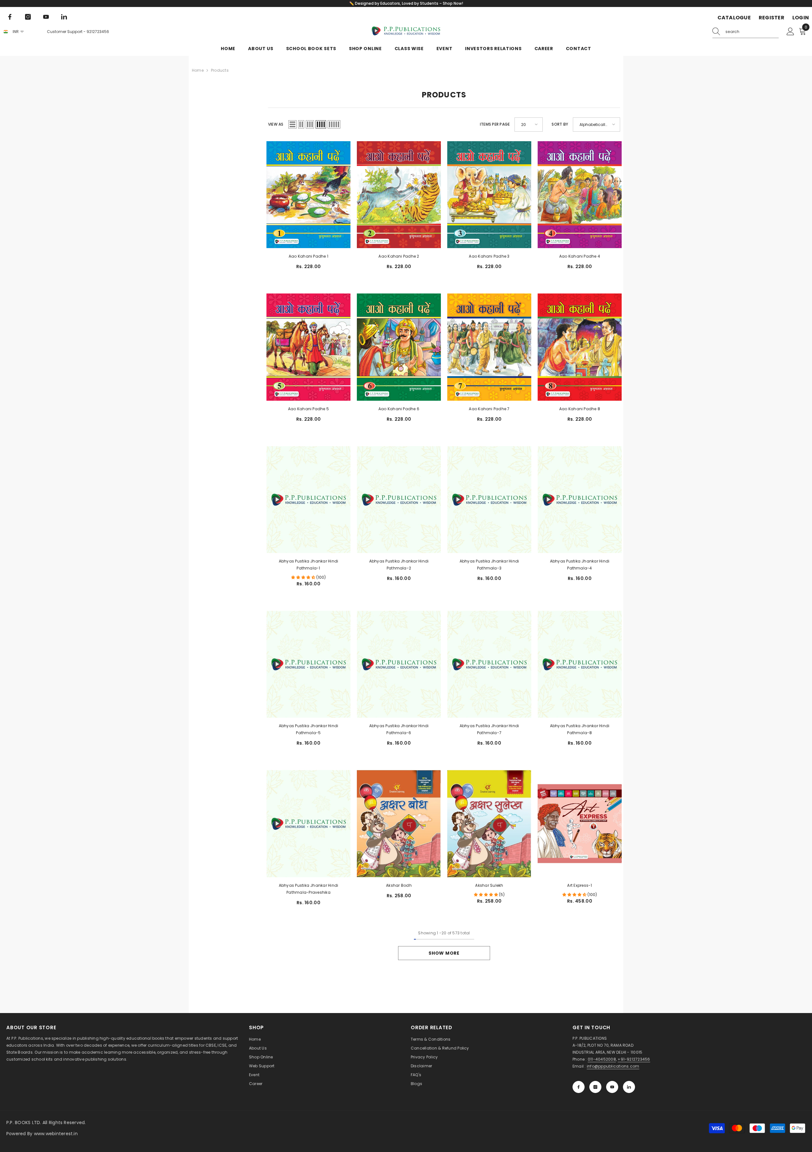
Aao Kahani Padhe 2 (398, 256)
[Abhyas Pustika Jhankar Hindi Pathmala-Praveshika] (308, 823)
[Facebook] (9, 16)
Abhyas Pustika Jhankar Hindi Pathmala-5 (308, 729)
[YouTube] (46, 16)
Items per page (495, 124)
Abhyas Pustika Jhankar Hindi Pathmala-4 (580, 564)
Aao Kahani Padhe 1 (308, 256)
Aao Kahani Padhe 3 (489, 256)
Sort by (560, 124)
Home (198, 70)
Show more (444, 953)
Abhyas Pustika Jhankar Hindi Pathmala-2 (399, 564)
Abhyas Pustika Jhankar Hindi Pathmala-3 (489, 564)
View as (276, 124)
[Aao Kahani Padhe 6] (399, 346)
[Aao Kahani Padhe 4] (580, 194)
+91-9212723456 (634, 1059)
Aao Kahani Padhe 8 (579, 408)
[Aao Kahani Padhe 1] (308, 194)
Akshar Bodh (399, 885)
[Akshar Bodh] (399, 823)
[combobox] (752, 32)
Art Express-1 (579, 885)
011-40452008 (602, 1059)
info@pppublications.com (613, 1066)
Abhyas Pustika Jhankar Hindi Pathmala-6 (399, 729)
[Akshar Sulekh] (489, 823)
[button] (292, 124)
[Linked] (64, 16)
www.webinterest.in (56, 1133)
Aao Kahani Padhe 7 (489, 408)
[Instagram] (28, 16)
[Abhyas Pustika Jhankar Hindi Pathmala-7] (489, 664)
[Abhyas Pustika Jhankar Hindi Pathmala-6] (399, 664)
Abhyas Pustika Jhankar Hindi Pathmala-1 (308, 564)
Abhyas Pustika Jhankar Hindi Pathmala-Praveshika (308, 889)
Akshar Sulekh (489, 885)
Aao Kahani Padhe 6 (398, 408)
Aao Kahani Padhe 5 (308, 408)
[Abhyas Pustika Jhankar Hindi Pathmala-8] (580, 664)
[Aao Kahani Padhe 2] (399, 194)
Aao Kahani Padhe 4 (579, 256)
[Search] (745, 32)
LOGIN (800, 17)
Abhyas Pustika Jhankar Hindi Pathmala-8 (580, 729)
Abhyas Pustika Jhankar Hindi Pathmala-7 (489, 729)
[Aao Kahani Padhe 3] (489, 194)
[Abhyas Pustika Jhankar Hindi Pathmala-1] (308, 499)
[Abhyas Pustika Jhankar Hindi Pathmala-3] (489, 499)
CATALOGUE (734, 17)
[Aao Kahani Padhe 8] (580, 346)
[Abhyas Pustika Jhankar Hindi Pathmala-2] (399, 499)
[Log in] (790, 32)
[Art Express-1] (580, 823)
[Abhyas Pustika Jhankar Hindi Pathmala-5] (308, 664)
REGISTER (771, 17)
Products (220, 70)
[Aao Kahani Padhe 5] (308, 346)
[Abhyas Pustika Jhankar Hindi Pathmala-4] (580, 499)
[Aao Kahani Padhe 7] (489, 346)
